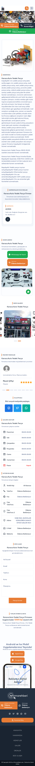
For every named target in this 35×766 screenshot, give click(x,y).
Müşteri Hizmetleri (9, 705)
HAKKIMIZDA (17, 735)
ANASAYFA (17, 730)
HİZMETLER (17, 740)
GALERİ (17, 745)
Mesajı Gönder (17, 600)
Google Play (19, 660)
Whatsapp (26, 705)
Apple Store (19, 654)
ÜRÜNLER (17, 751)
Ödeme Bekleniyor (24, 491)
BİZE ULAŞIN (17, 756)
